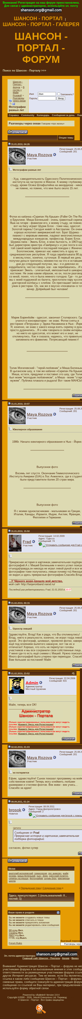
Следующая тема (52, 888)
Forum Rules (15, 943)
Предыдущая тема (31, 888)
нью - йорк (42, 876)
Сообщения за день (63, 115)
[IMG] (12, 935)
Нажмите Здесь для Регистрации (35, 724)
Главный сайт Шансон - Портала (41, 958)
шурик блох (50, 878)
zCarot (71, 997)
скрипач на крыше (18, 878)
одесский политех (58, 876)
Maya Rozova (39, 155)
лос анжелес (55, 873)
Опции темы (66, 137)
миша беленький (26, 876)
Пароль (33, 98)
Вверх (75, 958)
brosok (15, 810)
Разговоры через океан (19, 99)
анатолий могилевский (21, 873)
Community (27, 115)
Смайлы (13, 933)
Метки (11, 868)
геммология (40, 873)
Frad (27, 542)
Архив (65, 958)
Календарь (43, 115)
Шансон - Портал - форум (18, 84)
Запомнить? (67, 94)
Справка (14, 115)
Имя (31, 94)
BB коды (13, 930)
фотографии (36, 878)
